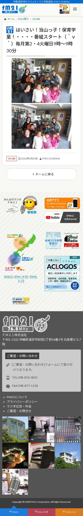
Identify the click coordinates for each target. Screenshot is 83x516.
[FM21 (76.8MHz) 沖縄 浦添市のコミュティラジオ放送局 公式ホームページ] (14, 9)
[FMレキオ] (21, 276)
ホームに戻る (44, 174)
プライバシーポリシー (22, 401)
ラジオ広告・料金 (19, 406)
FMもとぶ (70, 512)
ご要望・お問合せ (19, 411)
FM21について (17, 397)
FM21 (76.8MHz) (51, 158)
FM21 (15, 512)
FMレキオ (43, 512)
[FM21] (8, 276)
